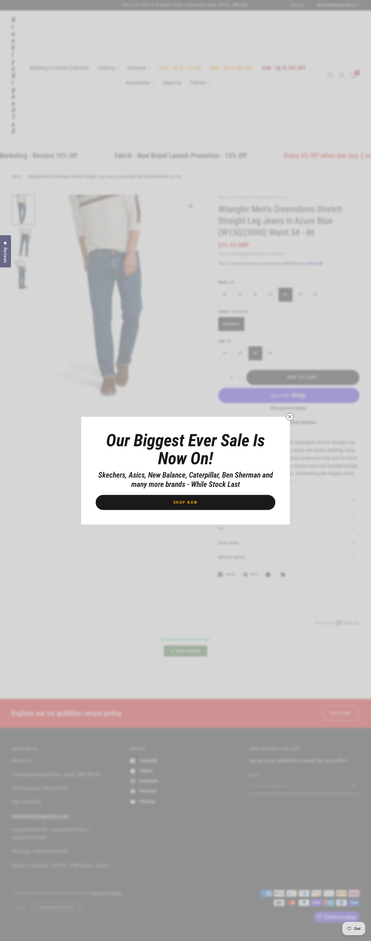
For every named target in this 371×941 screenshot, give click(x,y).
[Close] (290, 416)
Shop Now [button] (185, 502)
